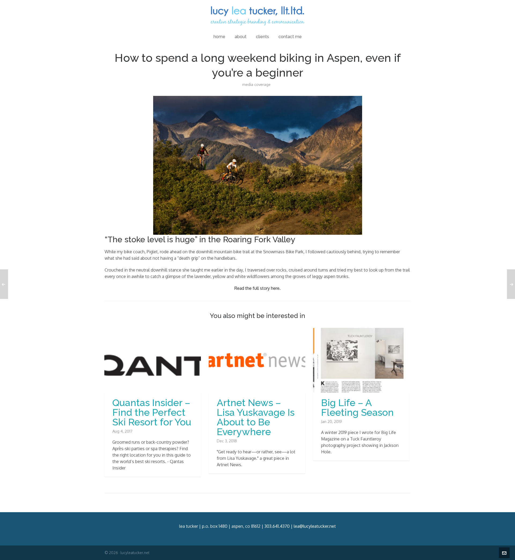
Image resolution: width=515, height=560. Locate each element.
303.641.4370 (277, 526)
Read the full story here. (257, 288)
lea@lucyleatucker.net (315, 526)
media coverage (256, 84)
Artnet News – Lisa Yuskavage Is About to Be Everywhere (256, 417)
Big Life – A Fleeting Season (357, 407)
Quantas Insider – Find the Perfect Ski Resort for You (151, 412)
